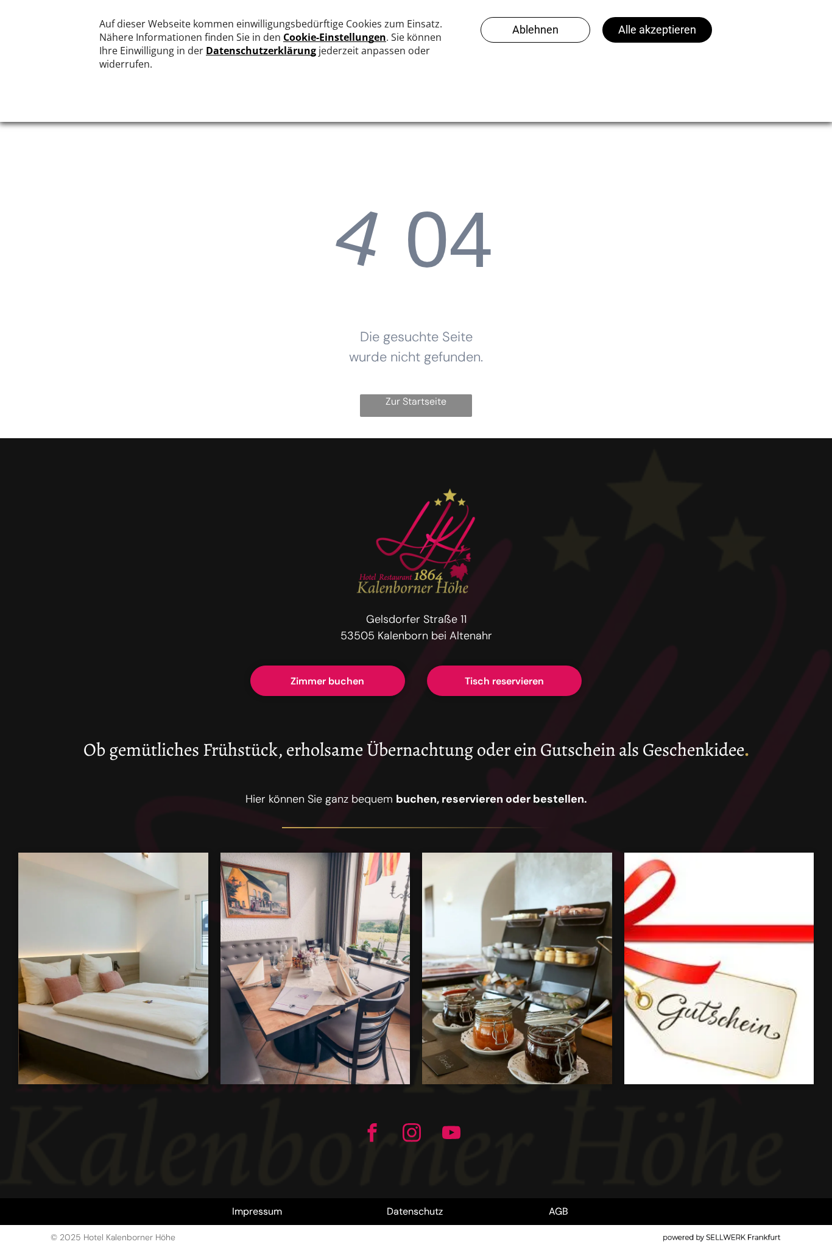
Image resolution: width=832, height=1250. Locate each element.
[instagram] (411, 1134)
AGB (558, 1211)
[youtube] (451, 1134)
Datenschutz (415, 1211)
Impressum (257, 1211)
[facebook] (372, 1134)
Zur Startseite (416, 401)
